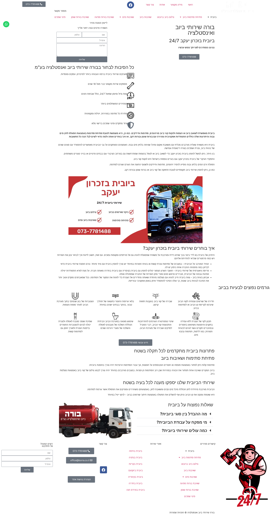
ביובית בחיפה (135, 451)
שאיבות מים (128, 17)
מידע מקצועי (176, 4)
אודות (162, 4)
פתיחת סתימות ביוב (192, 17)
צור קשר (150, 4)
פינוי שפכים (59, 17)
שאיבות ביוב (145, 17)
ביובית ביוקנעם (135, 470)
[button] (175, 414)
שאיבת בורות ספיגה (104, 17)
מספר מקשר (60, 10)
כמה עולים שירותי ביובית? (184, 430)
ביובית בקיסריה (135, 476)
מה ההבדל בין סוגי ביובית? (183, 414)
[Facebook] (130, 4)
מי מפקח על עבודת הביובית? (182, 422)
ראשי (190, 4)
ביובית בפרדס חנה (135, 489)
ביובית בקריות (135, 463)
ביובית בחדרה (135, 483)
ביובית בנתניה (135, 457)
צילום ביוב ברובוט (165, 17)
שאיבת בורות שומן (80, 17)
